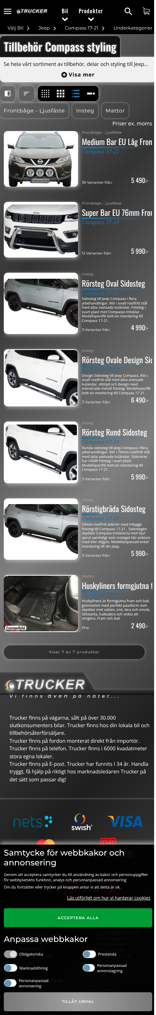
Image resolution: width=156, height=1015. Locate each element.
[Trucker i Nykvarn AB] (32, 11)
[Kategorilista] (91, 93)
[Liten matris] (45, 93)
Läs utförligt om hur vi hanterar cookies (108, 898)
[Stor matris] (60, 93)
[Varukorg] (147, 11)
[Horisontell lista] (75, 93)
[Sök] (129, 11)
